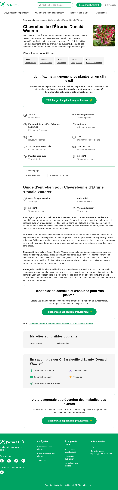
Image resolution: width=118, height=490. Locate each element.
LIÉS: (58, 324)
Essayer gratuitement (89, 5)
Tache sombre (62, 343)
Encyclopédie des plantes (35, 20)
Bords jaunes (36, 343)
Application (101, 13)
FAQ (92, 447)
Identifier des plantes (80, 13)
